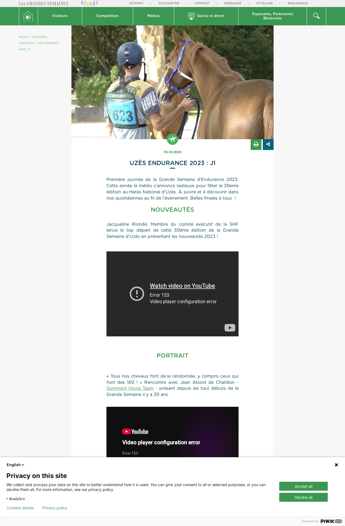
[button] (60, 16)
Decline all (303, 497)
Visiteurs (60, 16)
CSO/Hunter (168, 3)
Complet (201, 3)
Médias (153, 16)
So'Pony (136, 3)
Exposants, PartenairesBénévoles (272, 16)
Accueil (24, 37)
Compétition (107, 16)
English (14, 464)
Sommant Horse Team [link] (130, 388)
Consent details (20, 508)
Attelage (264, 3)
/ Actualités (38, 37)
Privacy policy (54, 508)
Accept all (303, 486)
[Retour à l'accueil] (28, 16)
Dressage (232, 3)
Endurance (298, 3)
